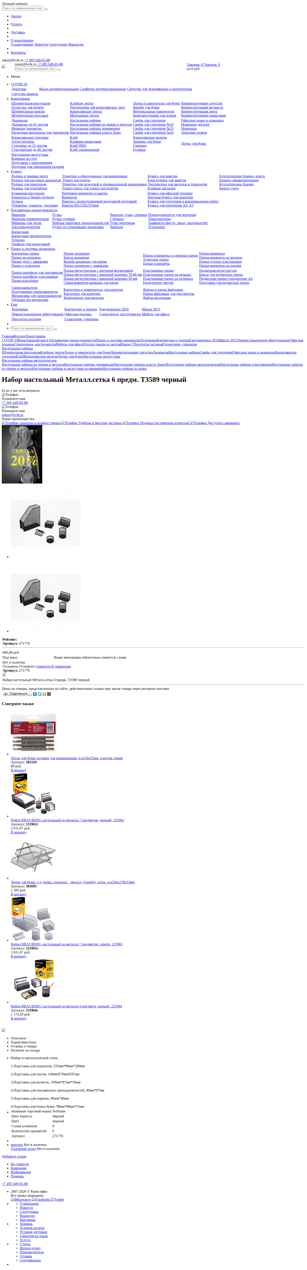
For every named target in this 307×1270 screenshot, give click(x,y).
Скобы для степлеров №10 (153, 124)
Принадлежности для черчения (172, 215)
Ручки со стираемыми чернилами (78, 227)
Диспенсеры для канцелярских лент (97, 107)
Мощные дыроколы (26, 128)
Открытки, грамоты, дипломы (34, 205)
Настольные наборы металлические (192, 364)
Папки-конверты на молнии (220, 257)
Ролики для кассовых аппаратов (36, 180)
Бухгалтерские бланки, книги (242, 176)
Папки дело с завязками (29, 261)
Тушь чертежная (122, 223)
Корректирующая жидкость (202, 107)
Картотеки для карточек (82, 294)
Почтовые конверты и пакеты (85, 193)
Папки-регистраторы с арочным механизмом (98, 270)
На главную (20, 1164)
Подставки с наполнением (31, 163)
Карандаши (20, 232)
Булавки (139, 150)
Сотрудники (58, 44)
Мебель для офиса (155, 314)
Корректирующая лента (199, 111)
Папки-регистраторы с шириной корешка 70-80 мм (103, 274)
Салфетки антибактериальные (103, 89)
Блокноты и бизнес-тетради (32, 197)
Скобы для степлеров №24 (153, 132)
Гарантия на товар (34, 1236)
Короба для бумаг (146, 107)
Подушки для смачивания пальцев (37, 167)
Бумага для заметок (162, 176)
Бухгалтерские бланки (236, 184)
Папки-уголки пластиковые (220, 261)
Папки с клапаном (25, 265)
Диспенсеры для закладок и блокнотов (177, 184)
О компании (29, 1203)
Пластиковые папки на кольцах (167, 274)
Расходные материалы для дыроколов (40, 132)
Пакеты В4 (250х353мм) (80, 205)
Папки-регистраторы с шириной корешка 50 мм (100, 279)
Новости (41, 44)
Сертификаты (30, 1260)
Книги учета (229, 188)
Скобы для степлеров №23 (153, 128)
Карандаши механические (31, 236)
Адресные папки (156, 259)
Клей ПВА (78, 145)
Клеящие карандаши (85, 141)
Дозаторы (18, 89)
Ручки (57, 215)
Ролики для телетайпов (29, 188)
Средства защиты (24, 94)
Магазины (28, 1220)
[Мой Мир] (49, 694)
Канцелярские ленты (86, 111)
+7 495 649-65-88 (37, 60)
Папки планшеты (156, 263)
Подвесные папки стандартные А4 (226, 279)
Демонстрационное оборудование (37, 314)
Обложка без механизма (29, 300)
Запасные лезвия (194, 132)
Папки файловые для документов (168, 294)
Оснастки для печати (27, 107)
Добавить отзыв (14, 1156)
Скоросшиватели (24, 288)
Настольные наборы (85, 120)
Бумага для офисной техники (170, 193)
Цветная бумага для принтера (170, 197)
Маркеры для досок (26, 223)
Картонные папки (25, 253)
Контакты (18, 52)
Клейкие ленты (81, 103)
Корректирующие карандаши (203, 115)
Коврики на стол (24, 158)
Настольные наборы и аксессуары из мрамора (67, 368)
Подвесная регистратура (218, 270)
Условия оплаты (32, 1228)
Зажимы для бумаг (147, 141)
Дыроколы (19, 120)
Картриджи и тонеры (81, 309)
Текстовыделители (25, 227)
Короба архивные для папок (85, 261)
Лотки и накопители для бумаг (156, 103)
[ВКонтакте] (35, 694)
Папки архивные (77, 253)
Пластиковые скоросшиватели (34, 292)
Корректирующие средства (201, 103)
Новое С (126, 344)
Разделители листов (158, 283)
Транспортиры (159, 219)
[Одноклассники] (44, 694)
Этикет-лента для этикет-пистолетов (90, 188)
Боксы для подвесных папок (221, 274)
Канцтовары (20, 98)
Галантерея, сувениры (81, 319)
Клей (74, 137)
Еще (14, 304)
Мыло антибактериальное (59, 89)
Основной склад (23, 1149)
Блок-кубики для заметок (167, 180)
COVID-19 (19, 84)
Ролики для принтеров (28, 184)
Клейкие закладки (162, 188)
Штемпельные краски (28, 111)
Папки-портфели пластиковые (34, 277)
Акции (16, 16)
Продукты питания (26, 319)
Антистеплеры (22, 141)
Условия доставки (33, 1232)
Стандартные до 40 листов (31, 150)
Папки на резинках (26, 257)
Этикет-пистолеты (76, 180)
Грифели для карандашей (30, 244)
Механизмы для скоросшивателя (36, 296)
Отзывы (26, 1256)
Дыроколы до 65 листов (29, 124)
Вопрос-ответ (30, 1248)
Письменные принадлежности (34, 210)
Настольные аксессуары (29, 154)
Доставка (18, 32)
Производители (32, 1252)
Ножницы (189, 128)
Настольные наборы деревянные (95, 128)
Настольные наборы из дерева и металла (101, 124)
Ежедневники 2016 (114, 309)
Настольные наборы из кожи (124, 368)
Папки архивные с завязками (86, 265)
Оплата (16, 24)
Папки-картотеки (24, 281)
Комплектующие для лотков (154, 115)
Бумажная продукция (27, 193)
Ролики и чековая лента (29, 176)
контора (17, 1145)
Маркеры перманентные (30, 219)
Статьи (25, 1244)
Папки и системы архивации (33, 249)
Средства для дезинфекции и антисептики (159, 89)
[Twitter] (39, 694)
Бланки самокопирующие (239, 180)
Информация (21, 1172)
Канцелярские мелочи (150, 137)
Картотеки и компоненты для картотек (93, 290)
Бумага (16, 171)
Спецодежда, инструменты (120, 314)
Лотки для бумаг (194, 143)
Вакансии (76, 44)
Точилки (18, 240)
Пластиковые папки (158, 270)
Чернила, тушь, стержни (128, 215)
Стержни (117, 219)
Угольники (156, 227)
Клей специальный (84, 150)
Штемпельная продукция (30, 103)
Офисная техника (78, 314)
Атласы (17, 201)
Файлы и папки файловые (163, 290)
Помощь (17, 1176)
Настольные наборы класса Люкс (95, 132)
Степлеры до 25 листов (29, 145)
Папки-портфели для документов (37, 272)
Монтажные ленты (84, 115)
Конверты (69, 197)
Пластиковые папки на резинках (168, 279)
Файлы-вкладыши (157, 298)
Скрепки (140, 145)
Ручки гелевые (63, 219)
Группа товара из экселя (101, 344)
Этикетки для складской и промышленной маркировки (104, 184)
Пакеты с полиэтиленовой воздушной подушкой (99, 201)
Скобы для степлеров (149, 120)
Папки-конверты (212, 253)
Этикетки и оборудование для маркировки (94, 176)
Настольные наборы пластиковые (246, 364)
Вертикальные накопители (153, 111)
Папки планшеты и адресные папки (170, 255)
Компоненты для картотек (84, 298)
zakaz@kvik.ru (12, 415)
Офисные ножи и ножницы (202, 120)
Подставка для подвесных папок (224, 283)
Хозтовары (19, 309)
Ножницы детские (195, 124)
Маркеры (18, 215)
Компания (18, 1168)
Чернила (116, 227)
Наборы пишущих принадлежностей (80, 223)
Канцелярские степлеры (30, 137)
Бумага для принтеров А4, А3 (171, 205)
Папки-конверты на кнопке (220, 265)
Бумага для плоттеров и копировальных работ (183, 201)
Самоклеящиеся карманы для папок (91, 283)
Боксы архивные (76, 257)
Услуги (25, 1240)
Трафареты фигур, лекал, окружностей (177, 223)
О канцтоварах (22, 40)
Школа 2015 (151, 309)
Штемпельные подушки (29, 115)
